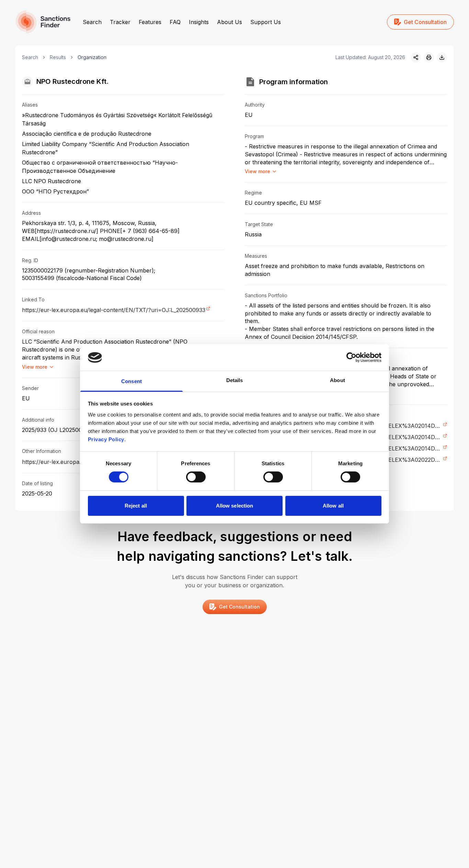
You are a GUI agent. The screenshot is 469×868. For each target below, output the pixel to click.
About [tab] (337, 380)
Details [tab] (234, 380)
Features (150, 22)
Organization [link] (92, 57)
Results (58, 57)
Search (92, 22)
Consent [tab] (131, 381)
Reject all (136, 506)
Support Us (265, 22)
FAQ (175, 22)
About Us (229, 22)
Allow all (333, 506)
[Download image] (442, 57)
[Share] (416, 57)
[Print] (429, 57)
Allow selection (234, 506)
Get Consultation (425, 22)
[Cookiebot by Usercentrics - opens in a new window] (351, 357)
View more (34, 367)
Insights (199, 22)
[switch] (196, 476)
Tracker (120, 22)
